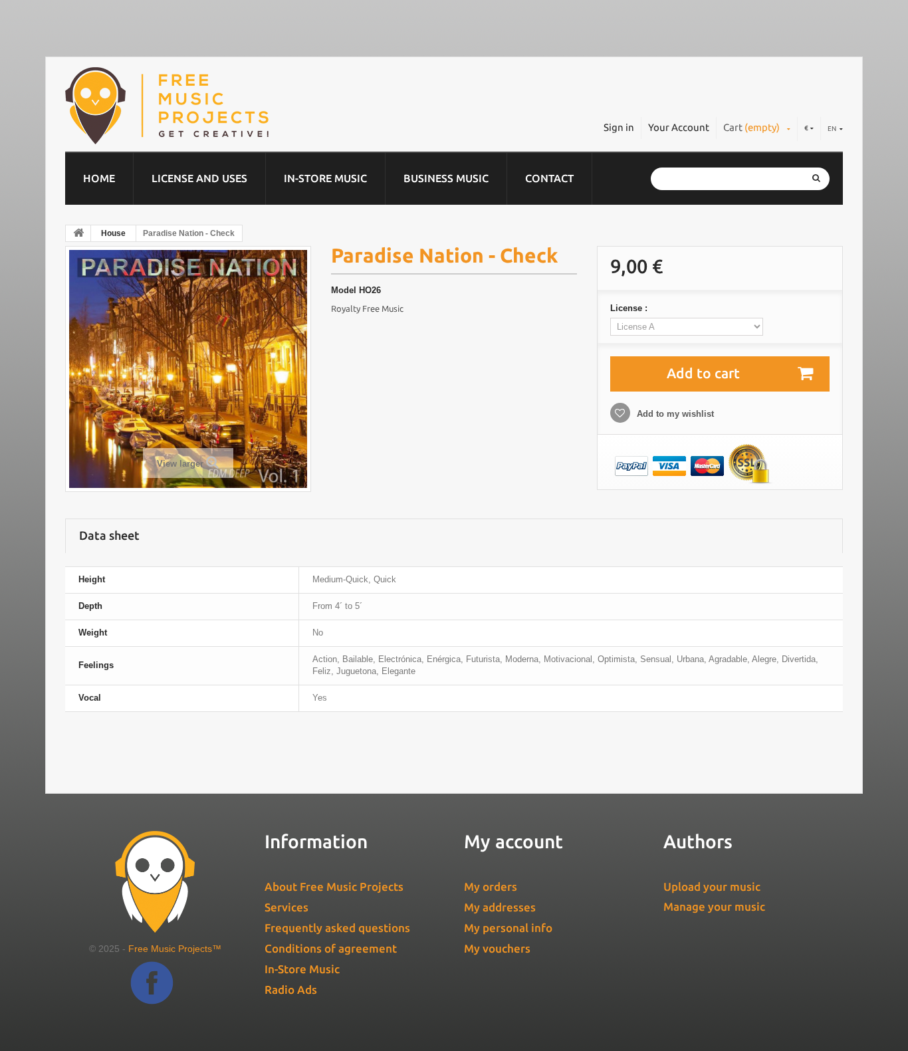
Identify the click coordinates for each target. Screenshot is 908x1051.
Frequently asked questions (337, 927)
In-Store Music (325, 178)
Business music (446, 178)
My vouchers (497, 948)
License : (630, 308)
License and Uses (199, 178)
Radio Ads (291, 989)
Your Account (678, 127)
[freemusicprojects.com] (227, 105)
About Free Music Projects (334, 886)
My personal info (508, 927)
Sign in (619, 127)
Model (343, 290)
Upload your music (711, 886)
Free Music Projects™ (174, 948)
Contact (549, 178)
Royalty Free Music (367, 308)
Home (99, 178)
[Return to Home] (78, 233)
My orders (490, 886)
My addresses (500, 907)
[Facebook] (151, 992)
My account (513, 841)
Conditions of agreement (331, 948)
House (113, 233)
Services (286, 907)
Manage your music (714, 906)
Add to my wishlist (674, 414)
